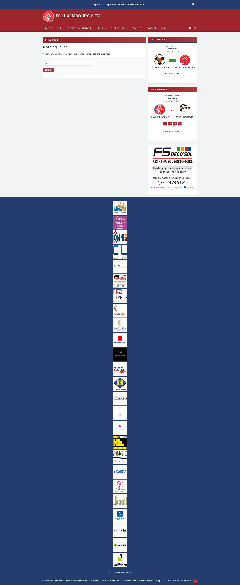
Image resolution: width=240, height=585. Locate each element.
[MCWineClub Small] (120, 419)
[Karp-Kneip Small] (120, 551)
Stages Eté (109, 4)
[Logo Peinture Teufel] (120, 375)
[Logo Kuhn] (120, 449)
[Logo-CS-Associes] (120, 331)
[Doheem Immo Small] (120, 214)
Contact (151, 28)
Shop (163, 28)
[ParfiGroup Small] (120, 273)
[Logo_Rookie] (120, 463)
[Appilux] (120, 229)
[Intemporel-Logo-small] (120, 361)
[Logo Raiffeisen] (120, 566)
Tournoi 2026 (118, 28)
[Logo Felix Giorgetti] (120, 390)
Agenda (97, 4)
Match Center (172, 73)
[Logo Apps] (120, 537)
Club (59, 28)
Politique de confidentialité (120, 572)
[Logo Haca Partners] (120, 434)
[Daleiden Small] (120, 478)
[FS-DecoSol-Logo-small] (120, 287)
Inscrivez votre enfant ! (131, 4)
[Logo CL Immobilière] (120, 258)
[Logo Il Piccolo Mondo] (120, 493)
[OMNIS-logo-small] (120, 243)
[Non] (236, 580)
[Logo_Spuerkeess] (120, 346)
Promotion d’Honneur (80, 28)
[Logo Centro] (120, 405)
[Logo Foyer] (120, 522)
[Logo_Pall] (120, 507)
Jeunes (101, 28)
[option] (172, 62)
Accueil (48, 28)
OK (195, 581)
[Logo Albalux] (120, 317)
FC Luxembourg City (78, 15)
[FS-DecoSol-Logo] (172, 189)
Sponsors (137, 28)
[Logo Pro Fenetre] (120, 302)
